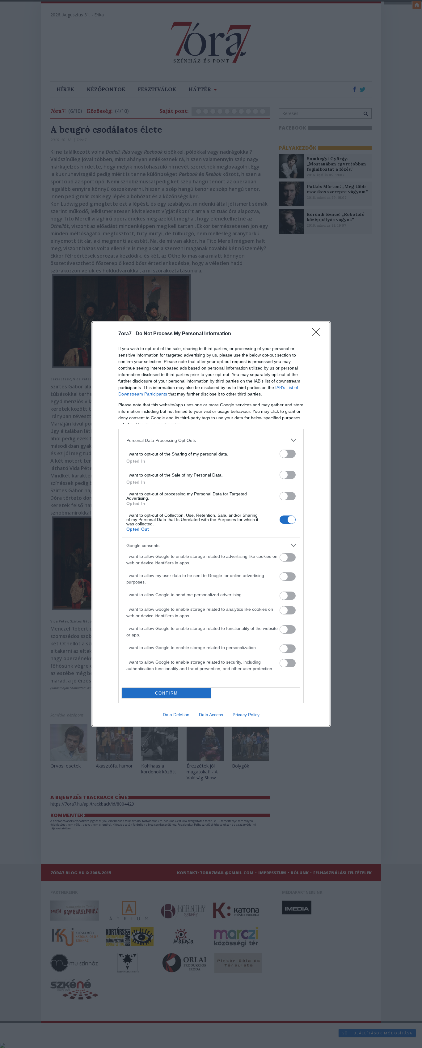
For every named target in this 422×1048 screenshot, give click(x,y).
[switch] (288, 454)
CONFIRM (166, 693)
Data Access (211, 714)
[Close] (318, 334)
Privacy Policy (246, 714)
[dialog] (211, 524)
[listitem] (211, 440)
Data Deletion (176, 714)
